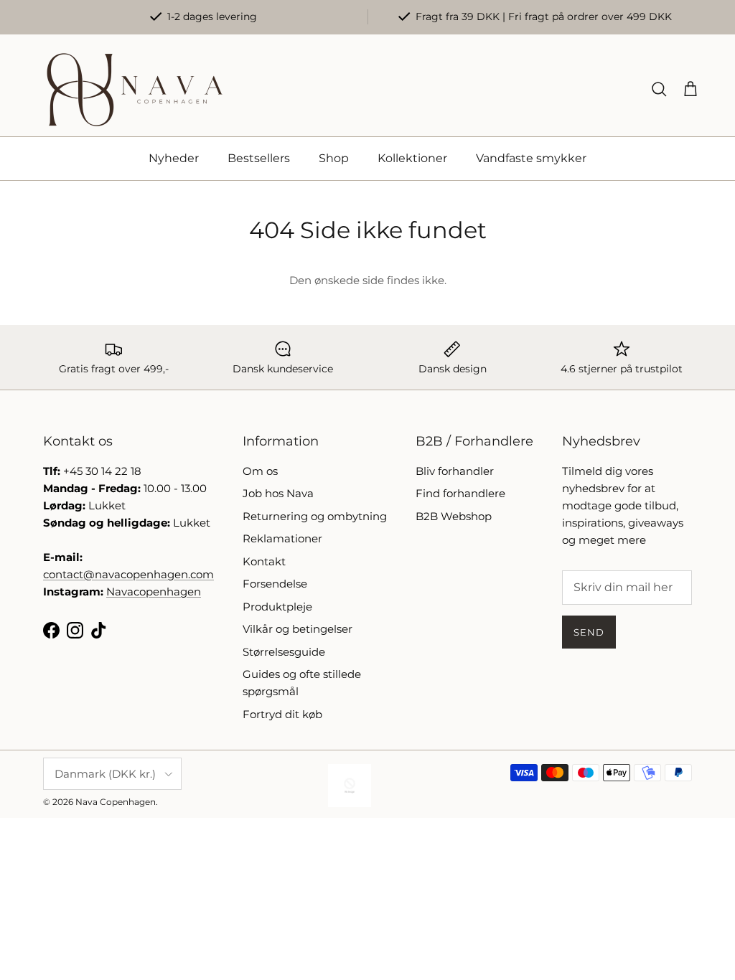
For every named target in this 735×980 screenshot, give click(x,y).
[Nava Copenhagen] (134, 89)
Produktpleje (277, 606)
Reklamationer (282, 538)
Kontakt (264, 561)
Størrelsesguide (284, 652)
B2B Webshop (454, 516)
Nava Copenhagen (115, 801)
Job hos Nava (278, 493)
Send (589, 632)
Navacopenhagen (153, 591)
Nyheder (174, 158)
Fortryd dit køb (282, 714)
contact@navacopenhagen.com (128, 574)
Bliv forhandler (455, 471)
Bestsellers (259, 158)
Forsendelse (275, 583)
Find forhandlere (460, 493)
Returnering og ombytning (315, 516)
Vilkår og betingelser (297, 629)
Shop (334, 158)
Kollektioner (412, 158)
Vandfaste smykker (531, 158)
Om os (260, 471)
